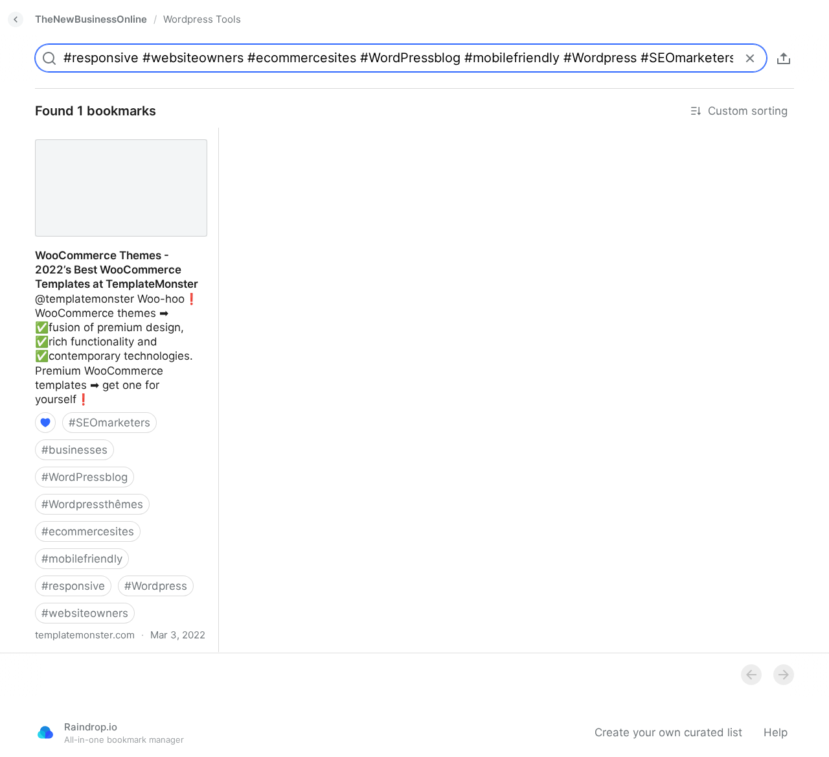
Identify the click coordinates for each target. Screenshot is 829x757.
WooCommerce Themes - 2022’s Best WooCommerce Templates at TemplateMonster (111, 149)
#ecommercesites (87, 531)
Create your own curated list (668, 732)
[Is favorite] (45, 422)
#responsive (73, 585)
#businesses (74, 449)
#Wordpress (155, 585)
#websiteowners (84, 613)
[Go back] (15, 19)
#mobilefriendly (81, 558)
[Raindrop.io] (45, 732)
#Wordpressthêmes (92, 504)
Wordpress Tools (202, 19)
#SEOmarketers (109, 422)
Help (776, 732)
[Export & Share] (783, 58)
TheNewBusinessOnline (91, 19)
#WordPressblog (84, 477)
